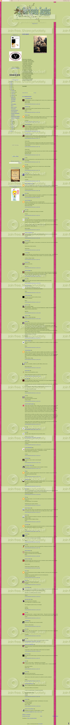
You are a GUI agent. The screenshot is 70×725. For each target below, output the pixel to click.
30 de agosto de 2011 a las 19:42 (33, 706)
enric (26, 164)
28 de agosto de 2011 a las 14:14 (33, 444)
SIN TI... (12, 105)
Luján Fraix (27, 304)
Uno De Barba (27, 587)
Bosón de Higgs (27, 270)
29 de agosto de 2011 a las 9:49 (32, 577)
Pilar (25, 497)
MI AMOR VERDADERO (15, 113)
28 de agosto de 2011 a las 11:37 (32, 302)
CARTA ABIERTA (14, 111)
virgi (25, 395)
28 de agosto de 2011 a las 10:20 (33, 276)
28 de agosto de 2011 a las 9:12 (32, 215)
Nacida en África (28, 558)
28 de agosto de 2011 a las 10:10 (33, 267)
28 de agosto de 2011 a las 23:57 (33, 521)
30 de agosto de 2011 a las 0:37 (32, 658)
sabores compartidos (28, 232)
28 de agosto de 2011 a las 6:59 (32, 112)
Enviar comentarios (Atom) (32, 718)
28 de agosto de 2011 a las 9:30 (32, 238)
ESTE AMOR (13, 99)
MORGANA (27, 106)
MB (25, 471)
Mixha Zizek (27, 653)
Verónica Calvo (27, 285)
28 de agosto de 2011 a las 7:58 (32, 190)
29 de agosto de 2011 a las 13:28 (33, 635)
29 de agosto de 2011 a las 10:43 (33, 609)
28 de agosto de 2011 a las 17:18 (33, 468)
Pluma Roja (27, 240)
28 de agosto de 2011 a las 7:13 (32, 131)
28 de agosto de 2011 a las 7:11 (32, 121)
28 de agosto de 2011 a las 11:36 (32, 292)
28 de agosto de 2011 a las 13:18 (33, 437)
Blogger (40, 723)
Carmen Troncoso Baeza (29, 708)
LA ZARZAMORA (28, 98)
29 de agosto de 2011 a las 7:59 (32, 547)
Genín (26, 278)
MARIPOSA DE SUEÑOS (15, 116)
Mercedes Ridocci (28, 599)
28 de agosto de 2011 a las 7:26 (32, 146)
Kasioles (26, 321)
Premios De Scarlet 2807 (15, 68)
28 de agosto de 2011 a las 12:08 (33, 312)
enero (12, 129)
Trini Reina (27, 524)
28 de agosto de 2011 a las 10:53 (33, 283)
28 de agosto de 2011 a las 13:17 (33, 429)
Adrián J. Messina (28, 340)
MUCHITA (26, 262)
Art (25, 157)
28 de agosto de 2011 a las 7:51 (32, 170)
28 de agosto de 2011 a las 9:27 (32, 229)
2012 (11, 87)
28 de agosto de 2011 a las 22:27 (33, 512)
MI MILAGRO (13, 108)
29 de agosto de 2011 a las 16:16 (33, 651)
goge (26, 638)
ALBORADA (27, 620)
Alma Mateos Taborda (28, 465)
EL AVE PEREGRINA (28, 447)
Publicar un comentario (26, 714)
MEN (26, 612)
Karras (26, 193)
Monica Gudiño (27, 124)
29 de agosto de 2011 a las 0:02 (32, 531)
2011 (11, 89)
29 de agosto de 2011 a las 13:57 (33, 641)
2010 (11, 131)
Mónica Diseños (27, 550)
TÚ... (12, 102)
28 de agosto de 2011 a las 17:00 (33, 462)
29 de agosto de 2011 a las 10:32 (33, 584)
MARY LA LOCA (14, 107)
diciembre (13, 90)
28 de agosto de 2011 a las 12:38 (33, 367)
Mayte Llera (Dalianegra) (29, 644)
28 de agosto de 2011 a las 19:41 (33, 505)
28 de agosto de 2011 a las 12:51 (33, 401)
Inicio (41, 716)
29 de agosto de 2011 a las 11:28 (32, 626)
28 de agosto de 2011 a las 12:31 (33, 347)
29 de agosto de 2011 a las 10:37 (33, 596)
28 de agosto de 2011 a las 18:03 (33, 494)
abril (12, 124)
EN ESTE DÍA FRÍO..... (15, 110)
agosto (12, 96)
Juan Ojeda (27, 378)
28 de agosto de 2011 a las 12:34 (33, 359)
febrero (12, 127)
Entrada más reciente (26, 716)
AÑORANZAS (13, 98)
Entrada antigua (55, 716)
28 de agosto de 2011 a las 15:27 (33, 455)
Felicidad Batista (28, 350)
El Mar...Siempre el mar (29, 183)
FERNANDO (13, 101)
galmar (26, 580)
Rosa (26, 362)
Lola (25, 544)
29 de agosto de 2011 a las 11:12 (32, 618)
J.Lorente (26, 252)
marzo (12, 126)
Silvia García (27, 479)
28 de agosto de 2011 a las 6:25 (32, 104)
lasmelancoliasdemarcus (29, 683)
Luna (26, 432)
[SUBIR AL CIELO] (68, 723)
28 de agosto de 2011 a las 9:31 (32, 259)
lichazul (26, 671)
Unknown (26, 115)
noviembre (13, 92)
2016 (11, 83)
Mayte (26, 629)
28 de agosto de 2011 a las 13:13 (33, 424)
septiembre (13, 95)
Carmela (26, 699)
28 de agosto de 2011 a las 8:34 (32, 207)
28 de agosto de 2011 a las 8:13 (32, 197)
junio (12, 121)
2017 (11, 81)
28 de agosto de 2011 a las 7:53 (32, 181)
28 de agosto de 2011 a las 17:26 (33, 486)
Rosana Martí (27, 370)
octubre (12, 93)
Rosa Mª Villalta (27, 200)
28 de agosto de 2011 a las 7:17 (32, 138)
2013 (11, 86)
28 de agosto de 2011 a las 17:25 (33, 476)
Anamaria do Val (28, 134)
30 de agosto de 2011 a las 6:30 (32, 696)
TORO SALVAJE (28, 295)
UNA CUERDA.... (14, 104)
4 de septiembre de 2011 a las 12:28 (33, 711)
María (26, 209)
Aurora (26, 570)
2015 (11, 84)
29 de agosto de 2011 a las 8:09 (32, 556)
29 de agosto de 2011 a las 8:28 (32, 568)
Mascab (26, 218)
